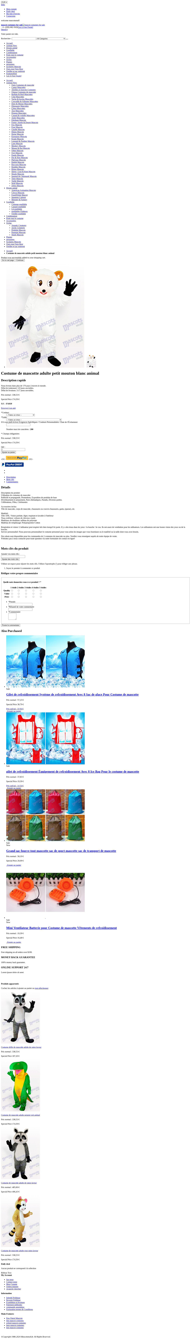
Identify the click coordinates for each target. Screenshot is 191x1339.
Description (11, 477)
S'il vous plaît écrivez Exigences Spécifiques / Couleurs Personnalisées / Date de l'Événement (39, 422)
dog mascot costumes (15, 1321)
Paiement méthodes (14, 1305)
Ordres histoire (12, 1286)
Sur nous (10, 1279)
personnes (10, 64)
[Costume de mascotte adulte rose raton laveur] (20, 1246)
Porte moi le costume (14, 55)
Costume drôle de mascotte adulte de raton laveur (21, 1047)
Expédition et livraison (15, 1302)
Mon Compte (11, 1284)
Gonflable (10, 50)
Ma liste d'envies (13, 14)
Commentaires (12, 482)
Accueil (9, 251)
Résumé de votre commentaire (21, 607)
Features (11, 74)
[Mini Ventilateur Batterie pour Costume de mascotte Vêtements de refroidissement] (45, 918)
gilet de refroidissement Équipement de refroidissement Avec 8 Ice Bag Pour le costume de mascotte (72, 771)
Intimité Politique (13, 1298)
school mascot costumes (16, 1323)
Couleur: (5, 412)
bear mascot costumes (15, 1325)
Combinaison (11, 52)
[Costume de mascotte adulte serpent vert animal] (20, 1111)
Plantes (9, 62)
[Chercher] (67, 39)
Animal (11, 45)
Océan (9, 59)
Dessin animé (11, 48)
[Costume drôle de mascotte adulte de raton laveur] (20, 1043)
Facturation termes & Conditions (19, 1309)
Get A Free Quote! (25, 27)
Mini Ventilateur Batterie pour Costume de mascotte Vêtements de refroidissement (61, 928)
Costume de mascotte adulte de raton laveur (19, 1183)
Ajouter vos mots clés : (10, 554)
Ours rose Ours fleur (14, 69)
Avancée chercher (13, 1289)
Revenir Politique (13, 1300)
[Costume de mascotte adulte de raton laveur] (20, 1178)
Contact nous (11, 1282)
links (3, 5)
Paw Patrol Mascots (14, 1318)
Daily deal (10, 11)
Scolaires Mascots (13, 66)
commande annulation (15, 1307)
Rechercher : (6, 38)
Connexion (10, 16)
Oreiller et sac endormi (15, 71)
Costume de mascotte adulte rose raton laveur (19, 1251)
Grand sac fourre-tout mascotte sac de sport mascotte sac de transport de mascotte (61, 850)
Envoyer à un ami (8, 408)
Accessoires (11, 57)
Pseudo (11, 602)
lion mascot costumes (15, 1328)
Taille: (4, 417)
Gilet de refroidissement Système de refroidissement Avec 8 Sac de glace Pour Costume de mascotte (72, 694)
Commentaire (14, 612)
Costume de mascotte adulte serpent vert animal (20, 1115)
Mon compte (11, 9)
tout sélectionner (41, 988)
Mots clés (10, 479)
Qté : (3, 447)
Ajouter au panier (13, 865)
